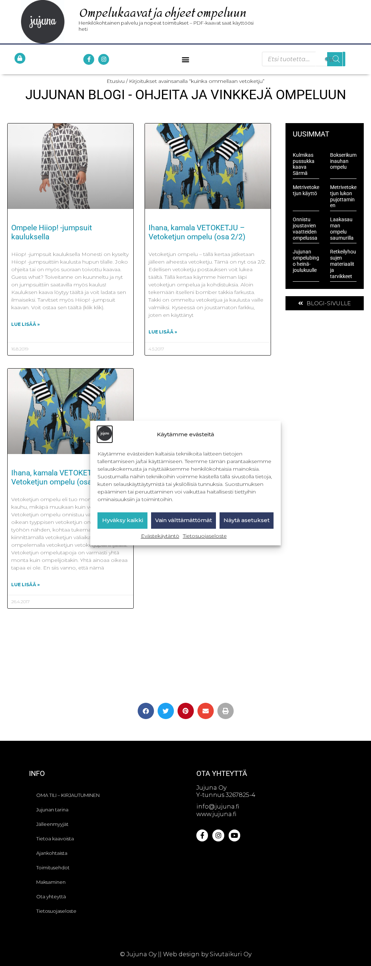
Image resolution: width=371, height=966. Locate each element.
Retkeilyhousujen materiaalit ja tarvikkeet (343, 264)
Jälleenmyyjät (52, 824)
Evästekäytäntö (160, 536)
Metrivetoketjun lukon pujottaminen (343, 196)
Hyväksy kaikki (122, 520)
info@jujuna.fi (217, 806)
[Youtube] (234, 835)
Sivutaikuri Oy (230, 954)
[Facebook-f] (88, 59)
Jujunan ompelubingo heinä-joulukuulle (306, 261)
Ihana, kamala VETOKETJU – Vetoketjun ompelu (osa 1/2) (59, 477)
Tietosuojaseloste (205, 536)
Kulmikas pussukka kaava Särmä (303, 164)
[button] (185, 59)
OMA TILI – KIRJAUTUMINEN (68, 795)
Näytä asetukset (247, 520)
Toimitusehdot (53, 867)
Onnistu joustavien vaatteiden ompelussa (305, 228)
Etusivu (116, 81)
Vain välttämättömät (183, 520)
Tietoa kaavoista (55, 838)
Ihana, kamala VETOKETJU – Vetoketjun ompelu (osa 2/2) (197, 232)
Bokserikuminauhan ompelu (343, 161)
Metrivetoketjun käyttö (306, 190)
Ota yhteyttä (51, 896)
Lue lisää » (25, 324)
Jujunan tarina (52, 809)
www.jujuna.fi (216, 814)
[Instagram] (103, 59)
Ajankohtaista (51, 853)
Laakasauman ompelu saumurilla (342, 228)
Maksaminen (51, 882)
